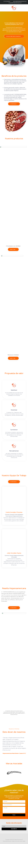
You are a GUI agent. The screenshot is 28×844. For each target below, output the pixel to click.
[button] (14, 36)
